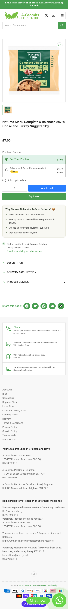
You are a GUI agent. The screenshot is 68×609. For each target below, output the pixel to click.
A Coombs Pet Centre (28, 585)
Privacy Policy (9, 427)
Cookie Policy (9, 431)
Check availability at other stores (24, 251)
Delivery (6, 418)
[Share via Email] (52, 306)
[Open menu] (62, 15)
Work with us (9, 439)
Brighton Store (10, 402)
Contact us (8, 398)
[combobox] (34, 25)
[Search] (62, 25)
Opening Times (10, 414)
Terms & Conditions (12, 423)
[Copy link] (61, 306)
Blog (4, 394)
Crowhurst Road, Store (14, 410)
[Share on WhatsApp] (43, 306)
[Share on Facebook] (26, 306)
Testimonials (9, 435)
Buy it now (34, 196)
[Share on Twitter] (35, 306)
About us (7, 389)
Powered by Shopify (48, 585)
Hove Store (8, 406)
